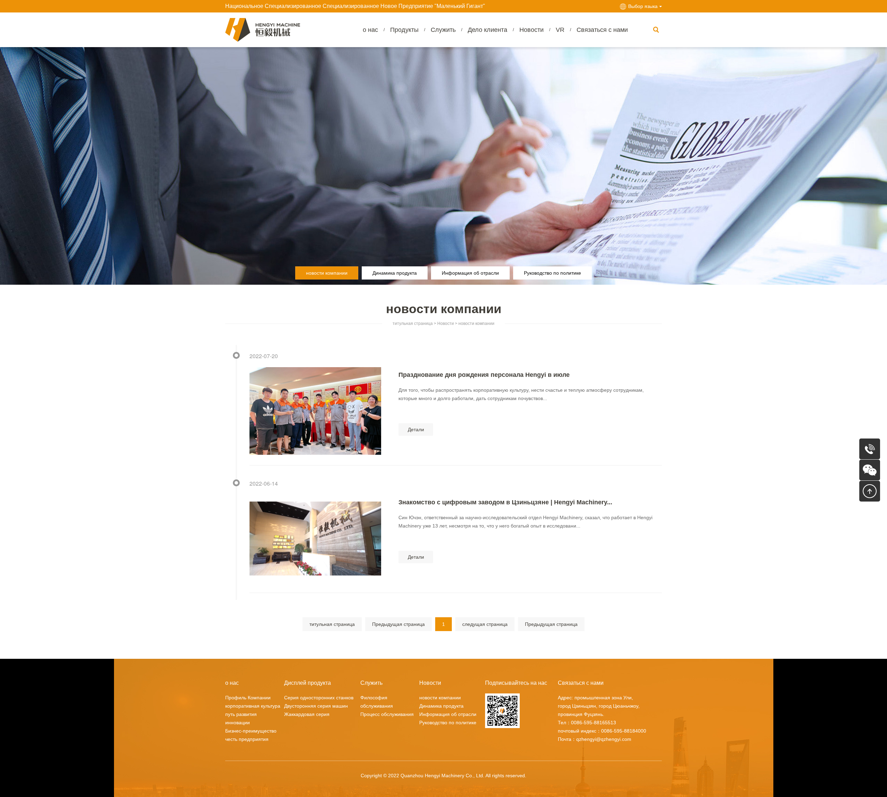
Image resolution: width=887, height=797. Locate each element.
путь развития (241, 714)
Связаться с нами (602, 29)
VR (560, 29)
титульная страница (413, 323)
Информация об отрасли (470, 273)
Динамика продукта (394, 273)
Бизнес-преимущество (250, 731)
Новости (531, 29)
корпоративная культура (252, 706)
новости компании (327, 273)
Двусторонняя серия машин (316, 706)
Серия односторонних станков (318, 697)
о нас (370, 29)
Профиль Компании (248, 697)
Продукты (404, 29)
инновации (237, 722)
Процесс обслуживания (387, 714)
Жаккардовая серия (307, 714)
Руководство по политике (552, 273)
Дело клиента (487, 29)
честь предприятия (247, 739)
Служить (443, 29)
